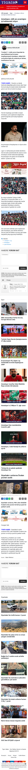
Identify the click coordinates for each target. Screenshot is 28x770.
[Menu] (25, 2)
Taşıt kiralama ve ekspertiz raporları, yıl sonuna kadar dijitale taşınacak (17, 7)
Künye (9, 755)
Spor (11, 13)
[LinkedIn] (7, 42)
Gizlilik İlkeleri (22, 755)
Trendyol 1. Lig (8, 240)
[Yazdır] (12, 42)
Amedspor (7, 242)
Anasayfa (5, 13)
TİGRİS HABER (5, 83)
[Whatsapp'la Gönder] (9, 42)
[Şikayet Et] (25, 291)
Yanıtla (12, 290)
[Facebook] (2, 42)
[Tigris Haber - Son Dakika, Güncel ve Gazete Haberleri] (9, 2)
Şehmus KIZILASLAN (13, 47)
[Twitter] (5, 42)
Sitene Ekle (13, 757)
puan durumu (7, 244)
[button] (20, 42)
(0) (17, 290)
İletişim (15, 755)
